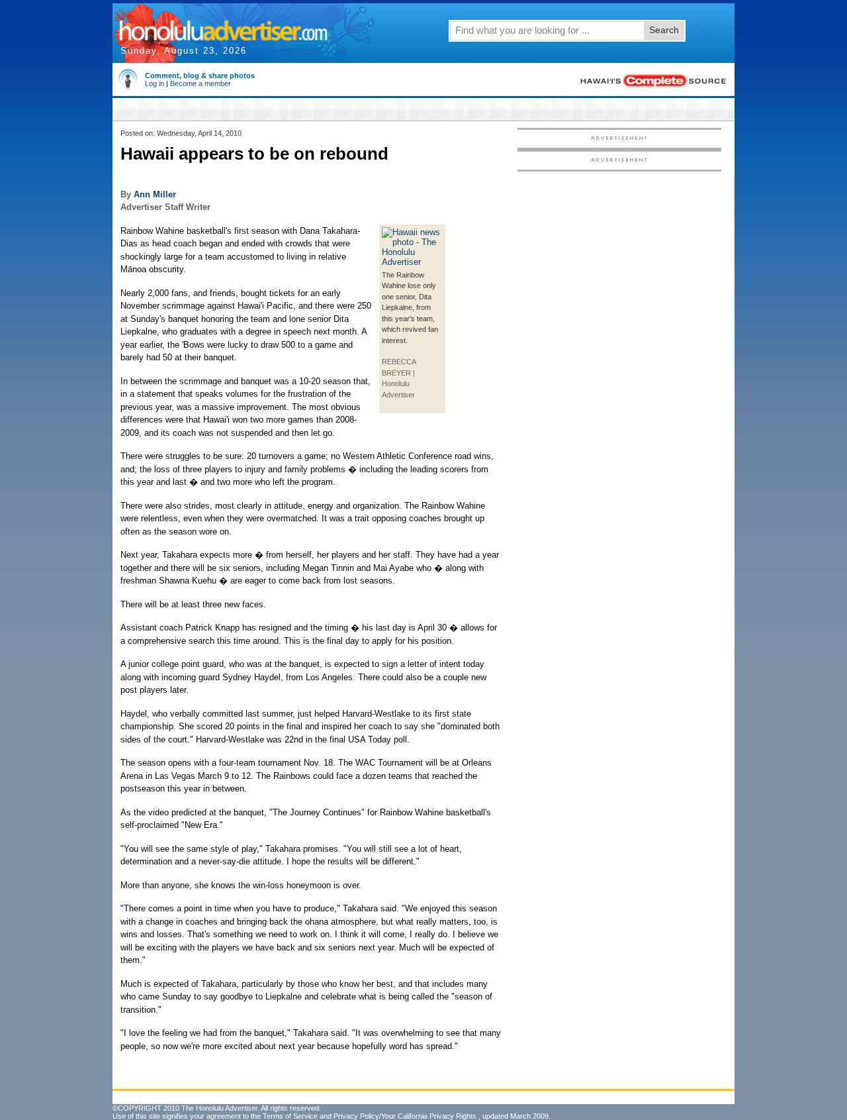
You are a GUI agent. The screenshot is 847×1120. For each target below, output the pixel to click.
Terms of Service (290, 1116)
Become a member (200, 83)
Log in (154, 83)
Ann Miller (155, 194)
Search (664, 30)
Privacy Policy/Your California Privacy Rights (405, 1116)
